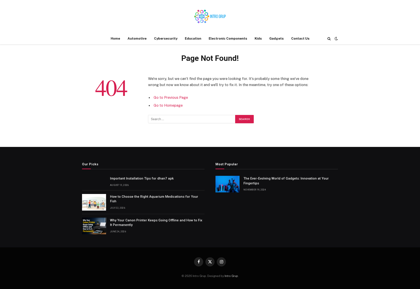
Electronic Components (228, 38)
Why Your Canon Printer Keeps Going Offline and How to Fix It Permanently (156, 222)
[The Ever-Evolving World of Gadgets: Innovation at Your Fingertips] (227, 184)
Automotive (137, 38)
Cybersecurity (165, 38)
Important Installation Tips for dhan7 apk (142, 178)
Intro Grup (231, 276)
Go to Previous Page (171, 97)
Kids (258, 38)
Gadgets (276, 38)
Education (193, 38)
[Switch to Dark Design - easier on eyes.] (336, 38)
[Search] (329, 39)
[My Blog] (210, 16)
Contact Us (300, 38)
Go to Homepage (168, 105)
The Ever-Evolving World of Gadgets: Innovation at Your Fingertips (286, 180)
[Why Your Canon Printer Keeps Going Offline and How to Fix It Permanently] (94, 226)
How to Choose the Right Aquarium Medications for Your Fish (154, 199)
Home (115, 38)
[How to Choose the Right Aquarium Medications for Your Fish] (94, 202)
